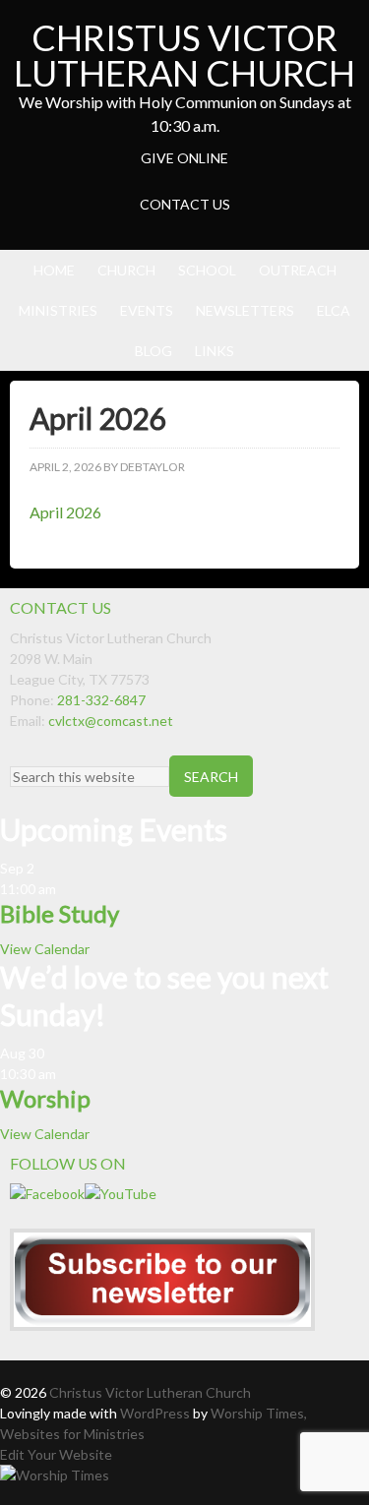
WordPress (155, 1413)
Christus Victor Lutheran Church (184, 55)
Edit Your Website (56, 1454)
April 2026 (65, 512)
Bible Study (59, 913)
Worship (45, 1098)
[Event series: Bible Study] (66, 888)
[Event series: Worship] (66, 1073)
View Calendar (45, 948)
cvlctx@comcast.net (110, 720)
